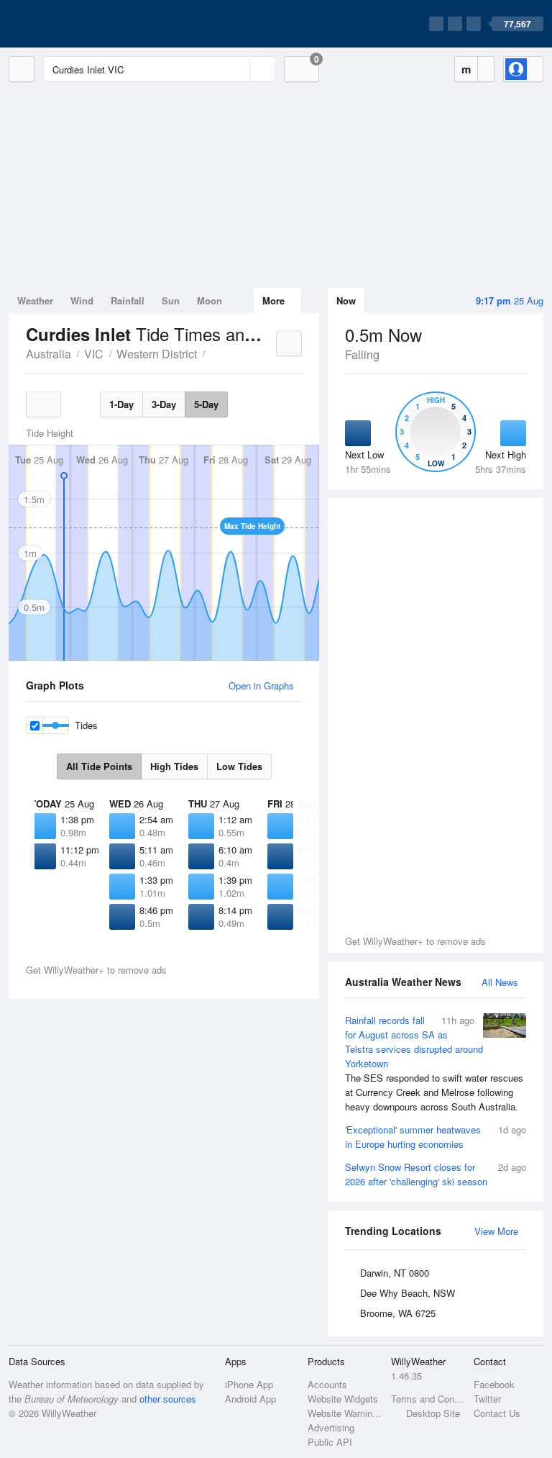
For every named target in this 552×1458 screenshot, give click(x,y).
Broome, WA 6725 (398, 1313)
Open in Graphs (261, 685)
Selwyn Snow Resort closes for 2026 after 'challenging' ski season (435, 1174)
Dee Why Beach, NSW (407, 1293)
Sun (171, 300)
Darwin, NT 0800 (394, 1273)
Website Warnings (345, 1413)
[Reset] (237, 69)
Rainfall (127, 300)
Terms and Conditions (428, 1398)
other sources (167, 1398)
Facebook (494, 1384)
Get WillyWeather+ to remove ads (415, 941)
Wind (81, 300)
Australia (48, 353)
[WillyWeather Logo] (76, 24)
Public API (330, 1442)
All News (500, 982)
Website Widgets (343, 1398)
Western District (156, 353)
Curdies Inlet (213, 352)
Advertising (331, 1427)
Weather (35, 300)
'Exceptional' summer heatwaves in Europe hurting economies (435, 1137)
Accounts (327, 1384)
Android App (250, 1398)
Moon (209, 300)
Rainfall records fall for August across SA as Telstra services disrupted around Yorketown (434, 1063)
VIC (94, 353)
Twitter (487, 1398)
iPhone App (249, 1384)
